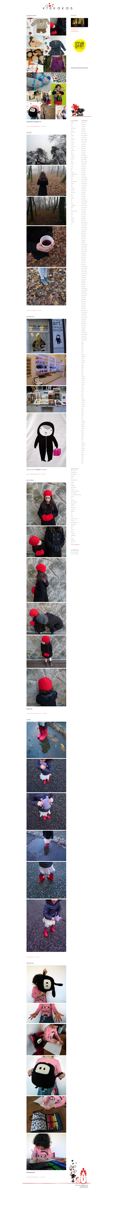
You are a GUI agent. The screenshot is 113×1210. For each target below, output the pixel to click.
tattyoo (72, 207)
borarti (72, 478)
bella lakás (73, 131)
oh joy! (72, 516)
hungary (72, 163)
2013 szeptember (84, 179)
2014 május (83, 194)
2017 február (83, 255)
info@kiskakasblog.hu (75, 31)
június (82, 351)
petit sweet (73, 520)
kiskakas (37, 713)
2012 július (83, 153)
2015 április (83, 214)
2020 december (84, 339)
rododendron (30, 316)
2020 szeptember (84, 334)
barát (72, 126)
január (82, 341)
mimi (72, 185)
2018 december (84, 295)
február (82, 343)
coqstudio (72, 142)
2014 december (84, 207)
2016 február (83, 233)
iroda (72, 165)
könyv (72, 177)
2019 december (84, 317)
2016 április (83, 236)
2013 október (83, 181)
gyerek (72, 161)
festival (72, 159)
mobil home (73, 509)
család (72, 144)
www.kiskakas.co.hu (74, 29)
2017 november (84, 271)
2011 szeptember (84, 135)
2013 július (83, 176)
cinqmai (72, 481)
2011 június (83, 130)
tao (71, 537)
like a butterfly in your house (76, 494)
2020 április (83, 325)
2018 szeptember (84, 290)
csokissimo (73, 146)
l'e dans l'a (73, 489)
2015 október (83, 225)
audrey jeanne (73, 474)
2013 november (84, 183)
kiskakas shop (29, 708)
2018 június (83, 284)
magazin (72, 183)
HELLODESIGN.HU (31, 1172)
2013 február (83, 166)
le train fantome (73, 492)
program (72, 198)
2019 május (83, 304)
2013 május (83, 172)
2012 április (83, 148)
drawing (72, 153)
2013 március (83, 168)
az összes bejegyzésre (75, 552)
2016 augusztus (84, 244)
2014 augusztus (84, 200)
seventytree (73, 533)
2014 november (84, 205)
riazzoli (72, 531)
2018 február (83, 277)
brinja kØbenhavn (74, 480)
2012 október (83, 159)
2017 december (84, 273)
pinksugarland (73, 524)
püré (71, 527)
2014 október (83, 203)
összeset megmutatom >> (75, 544)
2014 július (83, 198)
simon (72, 203)
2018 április (83, 281)
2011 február (83, 122)
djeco (72, 152)
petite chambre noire (74, 522)
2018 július (83, 286)
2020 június (83, 328)
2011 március (83, 124)
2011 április (83, 126)
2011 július (83, 131)
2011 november (84, 139)
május (82, 349)
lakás (72, 179)
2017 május (83, 260)
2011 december (84, 141)
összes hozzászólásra (74, 553)
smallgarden (73, 205)
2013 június (83, 174)
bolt (71, 133)
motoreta (72, 190)
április (82, 347)
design (72, 148)
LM (71, 498)
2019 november (84, 316)
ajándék (72, 122)
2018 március (83, 279)
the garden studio (74, 211)
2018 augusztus (84, 288)
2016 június (83, 240)
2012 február (83, 144)
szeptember (83, 356)
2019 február (83, 299)
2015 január (83, 209)
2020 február (83, 321)
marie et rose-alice (74, 502)
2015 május (83, 216)
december (83, 362)
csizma (29, 719)
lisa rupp (72, 496)
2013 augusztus (84, 177)
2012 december (84, 163)
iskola (72, 166)
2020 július (83, 330)
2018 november (84, 293)
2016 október (83, 247)
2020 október (83, 336)
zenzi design (73, 540)
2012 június (83, 152)
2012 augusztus (84, 155)
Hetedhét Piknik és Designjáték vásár (34, 121)
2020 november (84, 338)
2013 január (83, 165)
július (82, 352)
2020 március (83, 323)
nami (72, 194)
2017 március (83, 257)
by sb (40, 713)
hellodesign (30, 963)
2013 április (83, 170)
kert (71, 170)
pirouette (72, 526)
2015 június (83, 218)
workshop (73, 222)
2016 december (84, 251)
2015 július (83, 220)
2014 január (83, 187)
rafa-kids (72, 529)
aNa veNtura (73, 470)
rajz (71, 201)
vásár (72, 216)
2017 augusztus (84, 266)
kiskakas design (33, 126)
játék (72, 168)
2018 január (83, 275)
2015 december (84, 229)
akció (72, 124)
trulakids (72, 539)
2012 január (83, 142)
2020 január (83, 319)
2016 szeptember (84, 246)
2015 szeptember (84, 223)
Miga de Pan (73, 504)
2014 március (83, 190)
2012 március (83, 146)
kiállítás (72, 176)
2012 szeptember (84, 157)
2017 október (83, 269)
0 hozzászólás (43, 126)
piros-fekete (30, 480)
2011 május (83, 128)
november (83, 360)
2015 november (84, 227)
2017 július (83, 264)
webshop (72, 218)
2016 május (83, 238)
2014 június (83, 196)
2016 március (83, 234)
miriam (34, 713)
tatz (71, 209)
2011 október (83, 137)
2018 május (83, 282)
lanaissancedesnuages (75, 491)
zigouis (72, 542)
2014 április (83, 192)
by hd (72, 137)
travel (72, 212)
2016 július (83, 242)
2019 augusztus (84, 310)
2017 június (83, 262)
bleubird (72, 476)
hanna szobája (73, 487)
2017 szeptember (84, 268)
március (82, 345)
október (82, 358)
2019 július (83, 308)
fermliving (73, 157)
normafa (29, 132)
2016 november (84, 249)
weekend (72, 220)
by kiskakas (73, 139)
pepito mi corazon (74, 518)
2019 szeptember (84, 312)
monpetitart (73, 188)
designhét (72, 150)
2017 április (83, 258)
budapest (38, 126)
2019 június (83, 306)
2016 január (83, 231)
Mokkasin (73, 511)
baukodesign (73, 128)
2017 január (83, 253)
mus (71, 513)
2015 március (83, 212)
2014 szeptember (84, 201)
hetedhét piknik (31, 15)
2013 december (84, 185)
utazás (72, 214)
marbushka (73, 500)
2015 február (83, 211)
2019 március (83, 301)
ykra (71, 223)
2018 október (83, 292)
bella (31, 310)
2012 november (84, 161)
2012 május (83, 150)
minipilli (72, 505)
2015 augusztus (84, 222)
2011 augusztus (84, 133)
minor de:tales (73, 507)
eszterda (72, 155)
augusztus (83, 354)
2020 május (83, 327)
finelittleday (73, 485)
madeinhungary (73, 181)
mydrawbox (73, 192)
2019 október (83, 314)
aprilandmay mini (74, 472)
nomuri (72, 196)
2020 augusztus (84, 332)
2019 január (83, 297)
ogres (72, 515)
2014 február (83, 188)
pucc (72, 200)
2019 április (83, 303)
